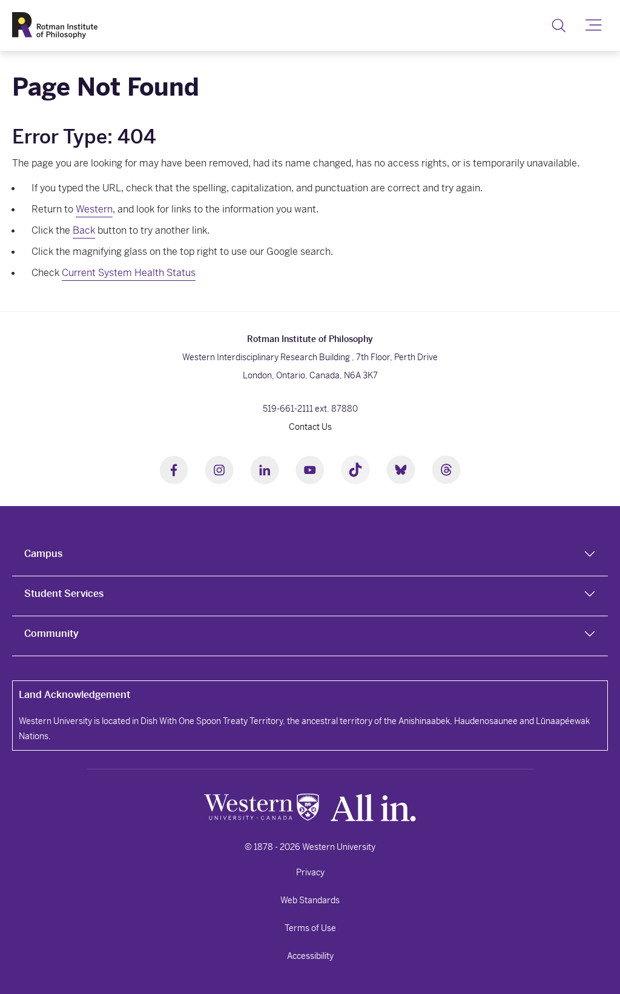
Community (51, 633)
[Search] (559, 25)
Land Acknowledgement (74, 694)
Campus (43, 553)
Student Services (64, 593)
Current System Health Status (129, 272)
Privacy (310, 872)
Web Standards (310, 900)
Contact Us (310, 426)
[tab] (310, 556)
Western (94, 209)
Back (84, 230)
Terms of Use (310, 928)
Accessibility (310, 955)
